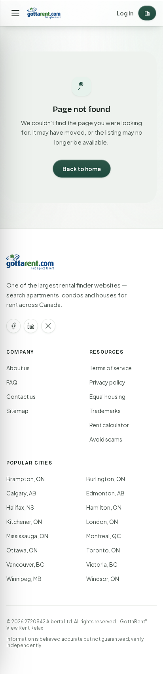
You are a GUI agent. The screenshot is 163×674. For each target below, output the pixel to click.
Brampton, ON (25, 478)
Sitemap (17, 410)
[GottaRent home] (44, 13)
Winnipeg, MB (24, 578)
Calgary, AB (21, 493)
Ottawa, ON (22, 550)
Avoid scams (105, 439)
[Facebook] (13, 326)
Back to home (82, 168)
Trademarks (105, 410)
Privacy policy (107, 382)
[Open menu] (15, 13)
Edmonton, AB (105, 493)
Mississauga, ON (27, 535)
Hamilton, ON (103, 507)
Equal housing (107, 396)
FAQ (11, 382)
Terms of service (110, 367)
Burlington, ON (105, 478)
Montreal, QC (103, 535)
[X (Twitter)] (48, 326)
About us (18, 367)
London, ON (102, 521)
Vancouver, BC (25, 564)
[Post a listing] (147, 13)
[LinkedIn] (31, 326)
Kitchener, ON (24, 521)
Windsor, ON (102, 578)
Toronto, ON (103, 550)
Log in (125, 13)
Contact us (21, 396)
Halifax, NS (20, 507)
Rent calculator (109, 424)
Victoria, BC (102, 564)
